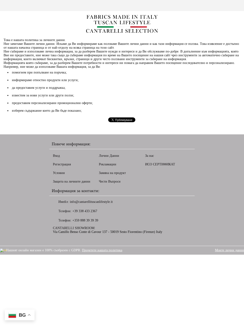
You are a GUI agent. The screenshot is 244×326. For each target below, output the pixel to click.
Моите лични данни (229, 250)
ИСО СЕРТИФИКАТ (160, 164)
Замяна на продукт (112, 173)
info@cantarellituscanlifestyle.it (91, 202)
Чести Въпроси (110, 181)
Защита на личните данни (71, 181)
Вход (56, 156)
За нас (149, 156)
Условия (59, 173)
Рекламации (107, 164)
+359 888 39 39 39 (85, 220)
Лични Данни (109, 156)
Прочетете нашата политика (102, 250)
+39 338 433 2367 (84, 211)
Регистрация (62, 164)
